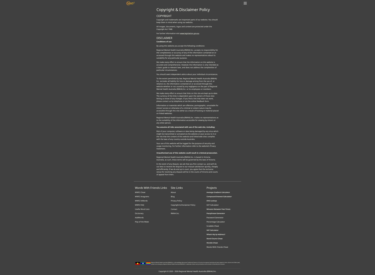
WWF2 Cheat (140, 192)
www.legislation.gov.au (189, 33)
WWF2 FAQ (139, 205)
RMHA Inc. (175, 213)
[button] (131, 3)
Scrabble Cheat (213, 226)
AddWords (139, 217)
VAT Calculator (212, 230)
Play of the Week (142, 222)
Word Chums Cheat (215, 238)
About (173, 192)
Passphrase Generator (216, 213)
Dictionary (139, 213)
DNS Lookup (212, 201)
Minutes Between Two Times (218, 209)
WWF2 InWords (141, 201)
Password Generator (215, 217)
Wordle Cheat (212, 243)
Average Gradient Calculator (218, 192)
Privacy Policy (176, 201)
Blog (173, 196)
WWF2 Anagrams (142, 196)
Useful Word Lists (142, 209)
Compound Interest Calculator (219, 196)
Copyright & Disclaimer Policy (183, 205)
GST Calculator (213, 205)
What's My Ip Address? (216, 234)
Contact (174, 209)
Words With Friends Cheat (217, 247)
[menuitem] (151, 192)
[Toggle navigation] (245, 3)
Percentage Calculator (216, 222)
